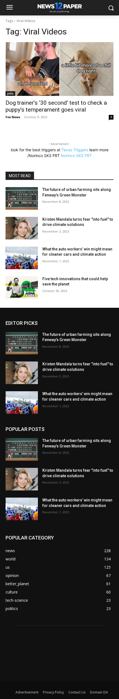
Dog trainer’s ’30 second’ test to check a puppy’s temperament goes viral (56, 106)
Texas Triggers (74, 149)
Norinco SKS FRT (76, 155)
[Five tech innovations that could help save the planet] (22, 287)
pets (10, 93)
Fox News (13, 117)
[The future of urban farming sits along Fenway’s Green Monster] (22, 198)
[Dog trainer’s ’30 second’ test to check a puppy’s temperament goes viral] (59, 69)
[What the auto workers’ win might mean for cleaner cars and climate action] (22, 258)
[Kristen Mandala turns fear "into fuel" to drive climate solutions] (22, 228)
